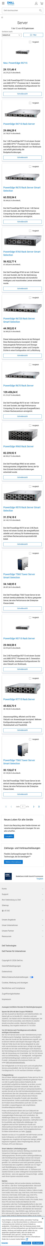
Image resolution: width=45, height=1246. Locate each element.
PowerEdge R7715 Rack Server (19, 699)
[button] (36, 3)
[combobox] (22, 10)
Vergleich (40, 879)
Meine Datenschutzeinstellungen (15, 977)
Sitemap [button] (5, 905)
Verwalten (5, 1243)
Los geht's (9, 836)
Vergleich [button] (35, 42)
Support (5, 894)
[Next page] (33, 806)
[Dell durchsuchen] (40, 10)
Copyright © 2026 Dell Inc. (12, 960)
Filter (34, 35)
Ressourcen (6, 936)
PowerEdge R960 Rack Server (18, 446)
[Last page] (39, 806)
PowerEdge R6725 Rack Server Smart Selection (19, 320)
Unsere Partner (8, 931)
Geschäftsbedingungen (11, 966)
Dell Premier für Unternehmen (14, 951)
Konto (4, 889)
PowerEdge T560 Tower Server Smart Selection (19, 576)
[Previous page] (11, 806)
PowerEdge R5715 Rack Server (19, 638)
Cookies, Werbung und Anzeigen (15, 983)
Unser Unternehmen (10, 925)
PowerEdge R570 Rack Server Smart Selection (21, 509)
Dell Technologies (9, 946)
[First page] (6, 806)
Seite (18, 807)
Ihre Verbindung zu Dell (11, 900)
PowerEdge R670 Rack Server (18, 385)
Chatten (28, 1131)
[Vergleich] (8, 876)
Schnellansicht (22, 94)
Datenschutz (7, 971)
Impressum (6, 999)
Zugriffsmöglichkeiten (11, 994)
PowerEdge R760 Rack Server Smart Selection (21, 253)
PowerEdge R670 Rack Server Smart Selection (21, 189)
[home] (2, 17)
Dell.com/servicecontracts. (15, 1062)
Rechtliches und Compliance (13, 988)
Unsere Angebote (9, 920)
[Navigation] (3, 3)
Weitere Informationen (13, 862)
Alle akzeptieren (37, 1243)
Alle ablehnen (26, 1243)
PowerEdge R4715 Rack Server (19, 124)
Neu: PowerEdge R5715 (15, 63)
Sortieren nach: (7, 32)
